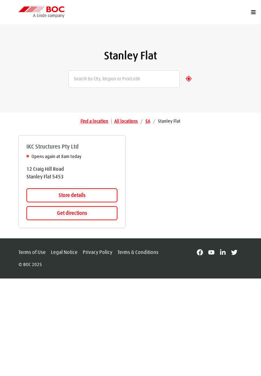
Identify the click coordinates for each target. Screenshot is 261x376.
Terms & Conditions (138, 252)
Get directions (72, 213)
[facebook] (202, 252)
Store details (72, 195)
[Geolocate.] (189, 79)
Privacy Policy (97, 252)
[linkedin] (225, 252)
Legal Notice (64, 252)
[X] (237, 252)
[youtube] (214, 252)
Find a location (94, 121)
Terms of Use (32, 252)
